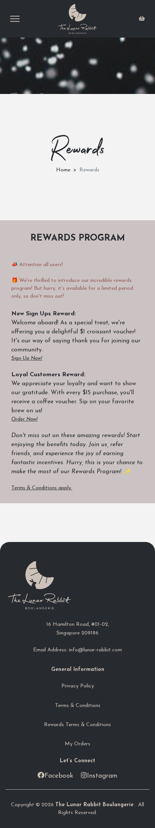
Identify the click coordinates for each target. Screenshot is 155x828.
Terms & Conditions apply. (41, 488)
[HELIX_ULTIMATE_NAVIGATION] (15, 19)
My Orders (77, 744)
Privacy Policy (77, 686)
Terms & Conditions (77, 705)
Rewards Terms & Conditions (77, 725)
